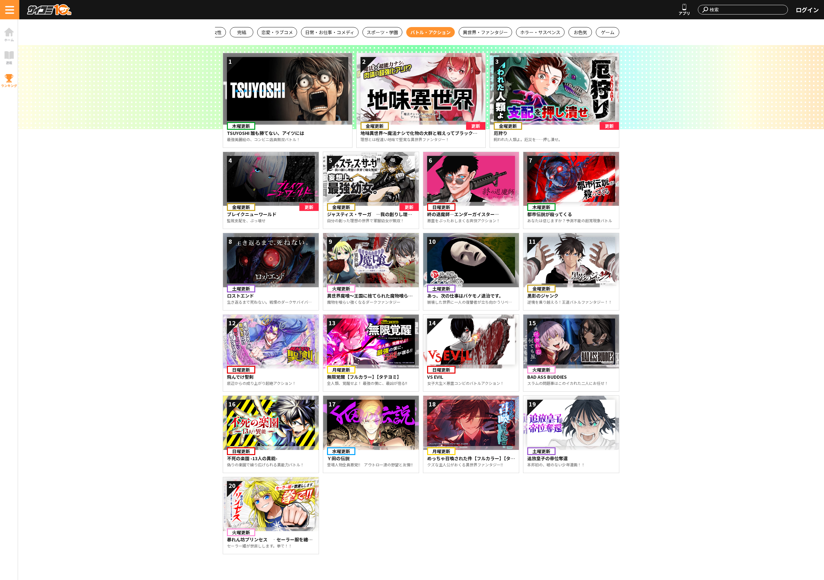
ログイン (807, 9)
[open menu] (9, 9)
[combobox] (747, 9)
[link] (9, 34)
